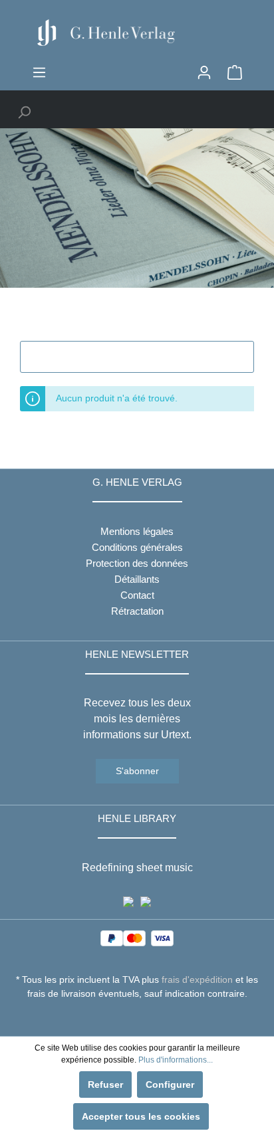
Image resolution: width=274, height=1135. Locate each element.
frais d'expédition (197, 979)
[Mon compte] (204, 72)
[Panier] (234, 72)
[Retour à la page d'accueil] (137, 32)
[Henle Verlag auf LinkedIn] (147, 1018)
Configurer (170, 1084)
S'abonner (137, 771)
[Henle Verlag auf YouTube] (127, 1018)
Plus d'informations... (175, 1060)
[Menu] (39, 72)
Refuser (105, 1084)
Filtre (145, 357)
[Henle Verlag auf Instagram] (137, 1018)
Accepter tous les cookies (141, 1116)
